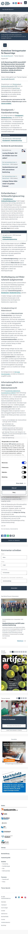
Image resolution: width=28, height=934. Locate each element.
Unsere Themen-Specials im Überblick (14, 730)
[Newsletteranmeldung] (14, 752)
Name (2, 554)
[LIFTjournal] (14, 827)
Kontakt (3, 910)
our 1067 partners (11, 444)
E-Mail (2, 561)
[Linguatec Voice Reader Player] (5, 45)
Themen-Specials (5, 888)
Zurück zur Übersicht (14, 540)
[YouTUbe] (19, 3)
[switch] (24, 467)
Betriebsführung (5, 853)
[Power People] (14, 814)
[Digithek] (14, 842)
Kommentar (4, 569)
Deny (14, 492)
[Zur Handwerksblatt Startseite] (5, 3)
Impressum (4, 904)
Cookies (3, 919)
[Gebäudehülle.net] (14, 809)
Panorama (4, 877)
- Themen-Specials (12, 56)
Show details (19, 483)
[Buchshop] (14, 832)
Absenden (14, 588)
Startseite (3, 902)
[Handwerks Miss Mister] (14, 818)
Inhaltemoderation (5, 922)
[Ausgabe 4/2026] (14, 673)
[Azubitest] (14, 823)
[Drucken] (11, 536)
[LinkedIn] (16, 3)
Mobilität (3, 861)
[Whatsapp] (8, 536)
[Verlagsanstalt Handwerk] (14, 836)
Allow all (14, 488)
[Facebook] (13, 3)
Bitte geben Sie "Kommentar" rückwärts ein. (12, 577)
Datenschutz (4, 913)
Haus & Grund (16, 88)
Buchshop (3, 925)
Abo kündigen (4, 907)
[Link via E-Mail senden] (13, 536)
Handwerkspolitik (5, 857)
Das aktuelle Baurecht (7, 9)
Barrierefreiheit (4, 916)
